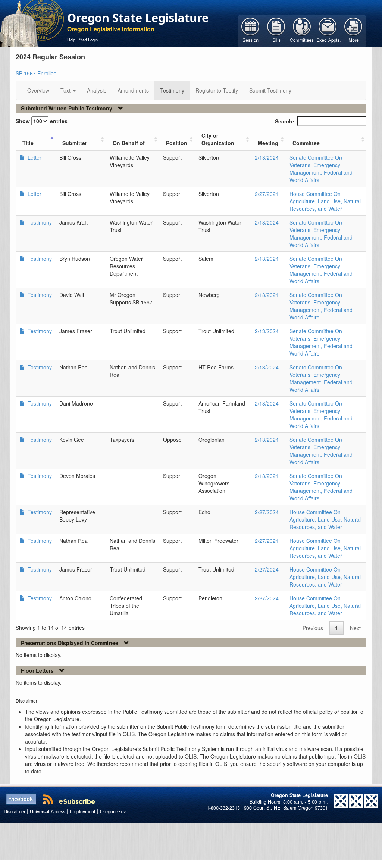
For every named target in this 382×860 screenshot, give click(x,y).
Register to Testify (216, 90)
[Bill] (276, 30)
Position (176, 143)
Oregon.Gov (113, 811)
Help (71, 40)
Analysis (96, 90)
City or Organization (217, 139)
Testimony (172, 90)
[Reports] (353, 30)
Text (66, 90)
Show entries (42, 121)
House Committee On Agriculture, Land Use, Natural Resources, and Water (325, 201)
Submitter (74, 143)
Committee (306, 143)
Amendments (133, 90)
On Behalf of (129, 143)
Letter (33, 157)
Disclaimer (14, 811)
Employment (83, 811)
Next (355, 628)
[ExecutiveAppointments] (328, 30)
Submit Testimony (270, 90)
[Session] (250, 30)
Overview (38, 90)
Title (28, 143)
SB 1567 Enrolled (36, 73)
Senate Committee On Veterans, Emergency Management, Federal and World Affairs (321, 169)
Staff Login (88, 40)
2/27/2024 (267, 193)
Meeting (268, 143)
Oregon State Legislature (138, 17)
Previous (313, 628)
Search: (284, 121)
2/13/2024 (267, 157)
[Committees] (302, 30)
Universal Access (47, 811)
